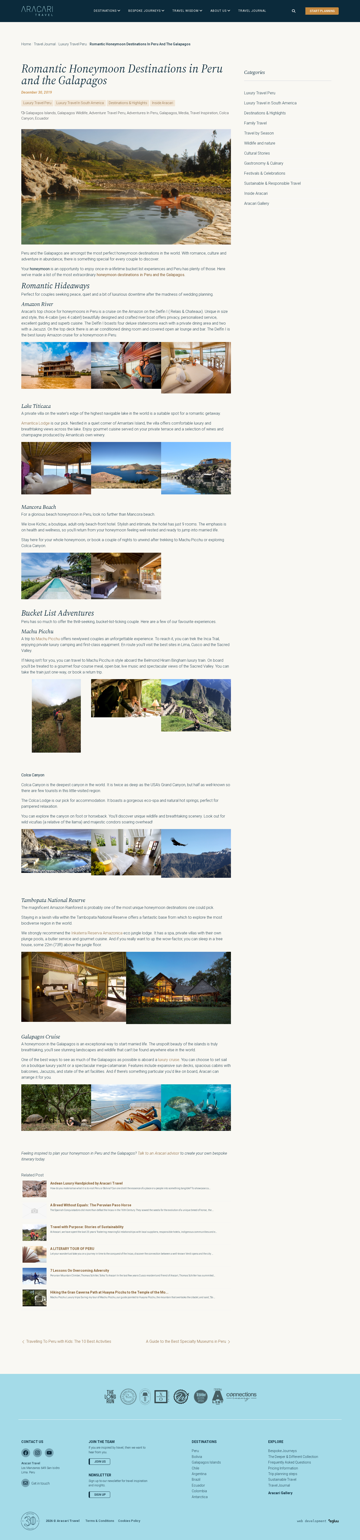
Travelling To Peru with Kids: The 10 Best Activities (68, 1341)
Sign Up (100, 1494)
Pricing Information (283, 1468)
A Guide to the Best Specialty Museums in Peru (186, 1341)
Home (26, 44)
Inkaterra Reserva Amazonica (96, 933)
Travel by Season (259, 133)
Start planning (322, 11)
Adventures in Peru (142, 113)
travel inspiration (204, 113)
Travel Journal (45, 44)
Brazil (196, 1479)
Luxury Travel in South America (80, 103)
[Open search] (294, 11)
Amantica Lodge (35, 423)
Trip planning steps (282, 1474)
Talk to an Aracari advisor (158, 1153)
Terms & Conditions (99, 1520)
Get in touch (40, 1483)
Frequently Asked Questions (289, 1462)
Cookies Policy (129, 1520)
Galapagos (168, 113)
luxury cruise (168, 1059)
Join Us (100, 1461)
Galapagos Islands (206, 1462)
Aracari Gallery (256, 203)
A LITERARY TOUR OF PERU (72, 1249)
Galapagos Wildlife (72, 113)
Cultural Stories (257, 153)
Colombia (199, 1491)
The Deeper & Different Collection (293, 1457)
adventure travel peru (107, 113)
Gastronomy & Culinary (263, 163)
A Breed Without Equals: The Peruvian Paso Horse (90, 1205)
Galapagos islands (41, 113)
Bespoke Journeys (282, 1451)
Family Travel (255, 123)
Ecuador (42, 118)
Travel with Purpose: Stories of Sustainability (86, 1227)
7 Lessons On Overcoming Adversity (79, 1270)
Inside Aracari (162, 103)
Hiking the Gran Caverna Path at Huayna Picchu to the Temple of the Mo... (109, 1292)
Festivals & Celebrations (264, 173)
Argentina (199, 1474)
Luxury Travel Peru (73, 44)
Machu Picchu (48, 638)
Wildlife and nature (259, 143)
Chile (195, 1468)
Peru (195, 1451)
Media (184, 113)
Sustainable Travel (282, 1479)
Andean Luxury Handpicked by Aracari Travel (86, 1183)
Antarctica (200, 1497)
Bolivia (197, 1457)
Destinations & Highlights (128, 103)
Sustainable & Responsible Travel (272, 183)
